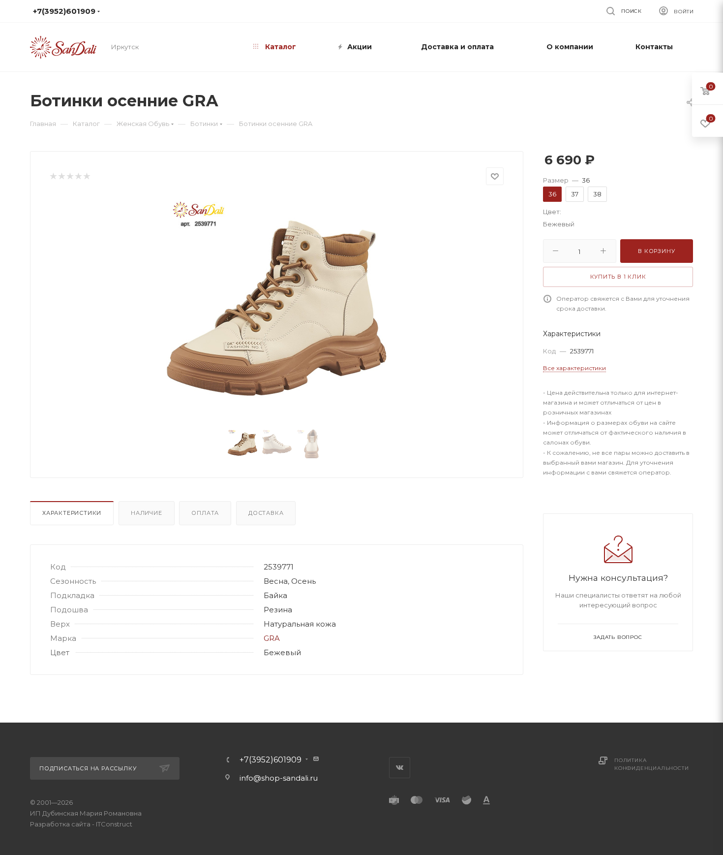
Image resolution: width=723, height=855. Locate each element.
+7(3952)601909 (270, 760)
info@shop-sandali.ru (356, 11)
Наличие (146, 512)
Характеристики (71, 512)
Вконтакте (399, 767)
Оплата (205, 512)
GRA (272, 638)
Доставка (265, 512)
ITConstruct (114, 824)
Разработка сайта (60, 824)
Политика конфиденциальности (651, 764)
